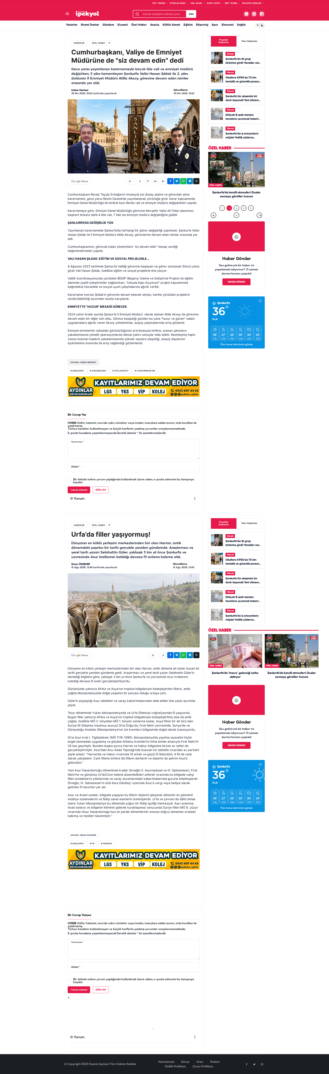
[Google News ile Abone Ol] (80, 181)
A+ (155, 181)
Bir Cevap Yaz (77, 414)
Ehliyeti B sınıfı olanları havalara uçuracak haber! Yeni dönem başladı (242, 119)
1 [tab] (222, 215)
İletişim (215, 1061)
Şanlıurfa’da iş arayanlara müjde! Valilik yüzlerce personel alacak (242, 137)
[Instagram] (262, 1064)
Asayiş (154, 24)
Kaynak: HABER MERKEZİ (83, 362)
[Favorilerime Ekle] (140, 181)
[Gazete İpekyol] (87, 13)
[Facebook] (246, 1064)
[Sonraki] (259, 222)
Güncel (230, 72)
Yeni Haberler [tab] (249, 41)
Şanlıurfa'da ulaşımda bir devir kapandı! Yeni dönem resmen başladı (242, 100)
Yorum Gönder (78, 490)
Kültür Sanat (171, 24)
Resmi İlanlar (90, 24)
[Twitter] (254, 1064)
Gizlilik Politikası (175, 1066)
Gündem (108, 24)
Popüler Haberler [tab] (223, 41)
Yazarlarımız (166, 1061)
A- (163, 181)
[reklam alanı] (134, 386)
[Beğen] (130, 181)
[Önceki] (213, 222)
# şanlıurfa (77, 371)
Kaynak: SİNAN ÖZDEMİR (83, 835)
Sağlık (241, 24)
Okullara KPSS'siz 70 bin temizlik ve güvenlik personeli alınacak (244, 81)
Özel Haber (139, 24)
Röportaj (202, 24)
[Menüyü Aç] (67, 14)
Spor (215, 24)
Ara (191, 14)
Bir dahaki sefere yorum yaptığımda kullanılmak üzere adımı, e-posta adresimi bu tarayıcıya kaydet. (133, 481)
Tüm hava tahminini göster (236, 351)
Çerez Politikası (203, 1066)
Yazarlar (71, 24)
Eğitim (188, 24)
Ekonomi (228, 24)
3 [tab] (236, 215)
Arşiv (200, 1061)
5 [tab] (251, 215)
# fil (92, 844)
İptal (88, 915)
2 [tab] (229, 215)
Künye (185, 1061)
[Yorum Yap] (148, 181)
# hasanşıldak (98, 371)
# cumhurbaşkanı (145, 371)
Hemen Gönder (236, 289)
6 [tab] (236, 222)
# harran (106, 844)
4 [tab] (243, 215)
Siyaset (122, 24)
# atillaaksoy (120, 371)
